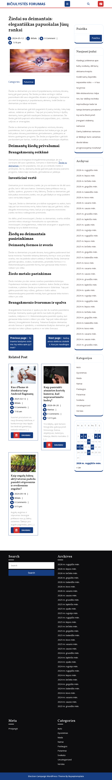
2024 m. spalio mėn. (85, 290)
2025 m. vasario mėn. (86, 268)
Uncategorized (83, 405)
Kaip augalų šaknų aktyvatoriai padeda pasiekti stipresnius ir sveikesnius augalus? (23, 482)
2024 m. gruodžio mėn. (87, 279)
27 (89, 452)
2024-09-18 (21, 493)
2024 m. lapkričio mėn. (86, 284)
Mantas (52, 409)
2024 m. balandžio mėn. (87, 323)
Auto (78, 367)
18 (82, 447)
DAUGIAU (27, 434)
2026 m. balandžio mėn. (87, 192)
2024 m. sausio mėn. (85, 339)
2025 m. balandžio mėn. (87, 257)
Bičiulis (34, 38)
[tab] (68, 4)
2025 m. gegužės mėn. (86, 252)
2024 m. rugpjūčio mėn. (87, 301)
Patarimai (28, 81)
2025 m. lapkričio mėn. (86, 219)
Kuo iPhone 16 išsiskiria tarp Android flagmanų (22, 390)
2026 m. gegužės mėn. (86, 186)
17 (78, 447)
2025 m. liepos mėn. (85, 241)
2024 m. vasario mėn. (86, 333)
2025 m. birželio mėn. (86, 246)
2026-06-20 (54, 405)
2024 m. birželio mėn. (86, 312)
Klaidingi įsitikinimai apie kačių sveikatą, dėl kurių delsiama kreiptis (87, 66)
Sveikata (80, 400)
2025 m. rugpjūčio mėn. (87, 235)
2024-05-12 (18, 38)
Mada (79, 378)
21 (92, 447)
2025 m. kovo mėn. (85, 263)
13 (89, 441)
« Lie (78, 467)
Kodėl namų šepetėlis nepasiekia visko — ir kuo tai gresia (88, 82)
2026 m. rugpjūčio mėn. (87, 170)
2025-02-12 (21, 398)
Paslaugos (81, 389)
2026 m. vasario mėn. (86, 202)
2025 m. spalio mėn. (85, 224)
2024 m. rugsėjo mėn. (86, 295)
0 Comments (21, 407)
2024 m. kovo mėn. (85, 328)
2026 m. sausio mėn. (85, 208)
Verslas (79, 411)
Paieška (81, 29)
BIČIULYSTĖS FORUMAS (26, 4)
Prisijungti (13, 728)
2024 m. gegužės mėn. (86, 317)
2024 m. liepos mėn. (85, 306)
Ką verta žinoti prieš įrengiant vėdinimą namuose (85, 120)
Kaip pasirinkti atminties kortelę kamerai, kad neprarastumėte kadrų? (54, 393)
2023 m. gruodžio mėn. (87, 344)
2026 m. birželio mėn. (86, 181)
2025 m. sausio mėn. (85, 273)
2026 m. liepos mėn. (85, 175)
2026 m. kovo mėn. (85, 197)
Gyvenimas (81, 372)
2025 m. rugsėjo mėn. (86, 230)
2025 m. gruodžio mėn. (87, 213)
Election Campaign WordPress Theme (46, 776)
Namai (79, 383)
